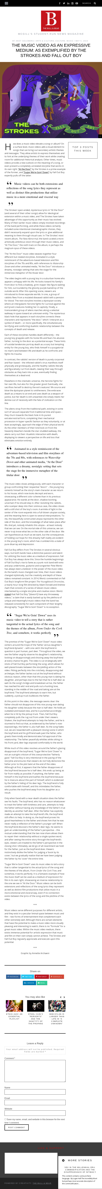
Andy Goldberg (25, 41)
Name (7, 1087)
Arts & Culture (45, 41)
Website (8, 1109)
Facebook (13, 977)
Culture (60, 41)
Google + (57, 977)
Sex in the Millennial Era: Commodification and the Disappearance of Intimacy (80, 1169)
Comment (10, 1058)
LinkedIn (30, 983)
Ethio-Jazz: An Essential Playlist (14, 1016)
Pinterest (42, 977)
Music (70, 41)
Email (42, 983)
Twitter (28, 977)
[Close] (63, 1160)
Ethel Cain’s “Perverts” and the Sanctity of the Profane (35, 1019)
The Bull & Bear (42, 1183)
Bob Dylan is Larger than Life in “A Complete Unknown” (57, 1019)
